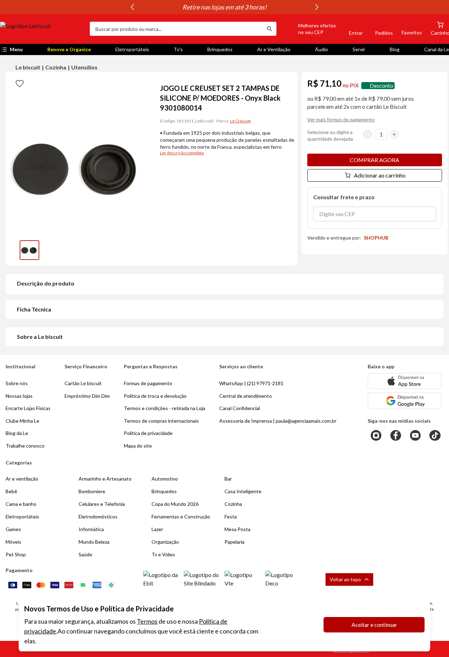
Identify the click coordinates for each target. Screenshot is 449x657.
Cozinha (55, 67)
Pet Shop (16, 554)
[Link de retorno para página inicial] (42, 29)
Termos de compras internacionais (161, 421)
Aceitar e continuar (374, 624)
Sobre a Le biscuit (40, 336)
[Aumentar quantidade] (394, 134)
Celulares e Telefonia (102, 504)
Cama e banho (21, 504)
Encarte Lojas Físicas (28, 408)
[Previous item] (132, 7)
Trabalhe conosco (25, 446)
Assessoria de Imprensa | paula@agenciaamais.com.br (277, 421)
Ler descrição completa (182, 152)
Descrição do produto (45, 283)
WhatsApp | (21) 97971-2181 (251, 383)
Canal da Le (436, 49)
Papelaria (234, 542)
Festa (230, 516)
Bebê (11, 491)
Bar (228, 479)
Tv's (178, 49)
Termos (147, 621)
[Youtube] (415, 435)
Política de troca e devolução (155, 396)
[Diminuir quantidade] (367, 134)
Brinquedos (220, 49)
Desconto (381, 85)
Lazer (157, 529)
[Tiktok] (435, 435)
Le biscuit (27, 67)
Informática (91, 529)
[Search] (269, 29)
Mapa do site (138, 446)
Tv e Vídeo (163, 554)
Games (13, 529)
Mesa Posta (237, 529)
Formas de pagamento (148, 383)
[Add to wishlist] (19, 83)
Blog (395, 49)
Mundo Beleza (94, 542)
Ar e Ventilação (273, 49)
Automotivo (165, 479)
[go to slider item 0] (29, 250)
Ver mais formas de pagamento (341, 119)
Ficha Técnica (34, 309)
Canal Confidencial (239, 408)
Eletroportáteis (132, 49)
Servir (359, 49)
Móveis (13, 542)
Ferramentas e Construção (181, 516)
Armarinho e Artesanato (105, 479)
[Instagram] (376, 435)
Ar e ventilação (22, 479)
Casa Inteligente (242, 491)
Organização (165, 542)
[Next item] (317, 7)
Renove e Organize (69, 49)
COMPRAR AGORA (374, 159)
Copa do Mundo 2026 (175, 504)
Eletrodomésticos (98, 516)
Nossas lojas (19, 396)
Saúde (85, 554)
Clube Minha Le (22, 421)
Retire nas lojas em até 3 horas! (141, 7)
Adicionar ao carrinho (380, 175)
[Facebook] (395, 435)
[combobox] (176, 29)
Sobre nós (17, 383)
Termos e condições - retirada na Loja (164, 408)
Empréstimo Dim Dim (87, 396)
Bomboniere (92, 491)
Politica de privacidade (148, 433)
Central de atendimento (245, 396)
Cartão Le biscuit (83, 383)
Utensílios (84, 67)
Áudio (321, 49)
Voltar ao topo (345, 579)
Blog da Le (17, 433)
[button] (309, 28)
